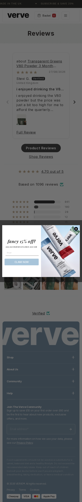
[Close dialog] (76, 229)
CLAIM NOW (22, 261)
